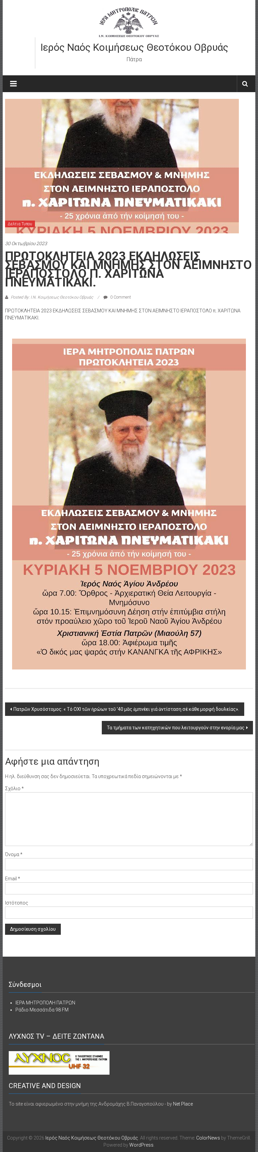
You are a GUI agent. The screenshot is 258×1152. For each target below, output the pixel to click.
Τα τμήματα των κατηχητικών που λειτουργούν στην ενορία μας (176, 727)
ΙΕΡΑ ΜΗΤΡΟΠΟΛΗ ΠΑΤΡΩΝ (45, 1002)
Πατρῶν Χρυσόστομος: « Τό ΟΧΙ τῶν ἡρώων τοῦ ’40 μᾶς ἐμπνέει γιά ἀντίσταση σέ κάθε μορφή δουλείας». (126, 709)
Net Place (183, 1104)
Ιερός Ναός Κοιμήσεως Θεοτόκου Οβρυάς (134, 47)
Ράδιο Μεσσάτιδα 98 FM (42, 1009)
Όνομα (14, 854)
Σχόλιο (14, 788)
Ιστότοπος (16, 903)
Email (12, 878)
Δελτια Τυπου (20, 224)
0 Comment (120, 297)
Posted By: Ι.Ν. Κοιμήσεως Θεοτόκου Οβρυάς (52, 297)
